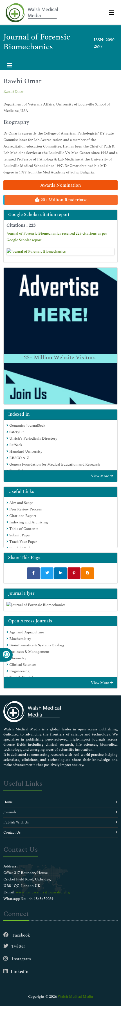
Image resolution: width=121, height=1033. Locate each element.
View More (100, 476)
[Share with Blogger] (87, 573)
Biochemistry (19, 639)
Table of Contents (23, 529)
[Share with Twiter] (47, 573)
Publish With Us (16, 822)
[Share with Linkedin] (60, 573)
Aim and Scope (20, 503)
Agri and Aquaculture (26, 632)
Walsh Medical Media (75, 996)
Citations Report (22, 516)
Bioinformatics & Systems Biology (36, 645)
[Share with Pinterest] (74, 573)
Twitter (18, 946)
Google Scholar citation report (39, 214)
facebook (20, 935)
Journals (9, 812)
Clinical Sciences (22, 665)
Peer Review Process (25, 509)
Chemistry (17, 658)
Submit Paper (19, 535)
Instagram (21, 959)
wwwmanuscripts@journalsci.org (43, 892)
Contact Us (12, 832)
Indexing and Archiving (28, 522)
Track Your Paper (22, 542)
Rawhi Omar (13, 91)
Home (8, 802)
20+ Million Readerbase (63, 200)
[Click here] (60, 251)
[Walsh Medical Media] (31, 12)
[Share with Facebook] (33, 573)
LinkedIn (19, 971)
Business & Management (29, 652)
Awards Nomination (60, 185)
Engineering (19, 671)
